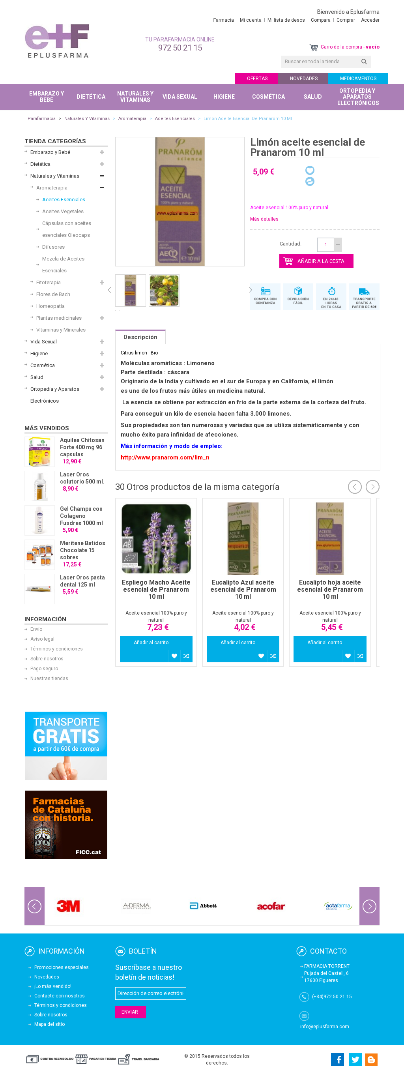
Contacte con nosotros (59, 996)
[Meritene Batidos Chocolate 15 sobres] (39, 555)
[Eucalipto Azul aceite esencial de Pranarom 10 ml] (243, 538)
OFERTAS (257, 78)
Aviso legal (42, 639)
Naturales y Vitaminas (87, 118)
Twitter (355, 1059)
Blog (371, 1059)
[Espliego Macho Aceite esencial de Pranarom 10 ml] (156, 538)
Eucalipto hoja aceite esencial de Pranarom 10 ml (330, 589)
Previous (109, 290)
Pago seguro (44, 668)
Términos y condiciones (56, 649)
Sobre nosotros (47, 659)
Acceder (370, 20)
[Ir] (364, 62)
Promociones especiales (61, 967)
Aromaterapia (132, 118)
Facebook (336, 1059)
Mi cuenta (251, 20)
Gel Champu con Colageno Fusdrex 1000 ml (81, 516)
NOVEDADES (304, 78)
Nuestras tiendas (49, 678)
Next (250, 290)
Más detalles (264, 219)
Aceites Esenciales (175, 118)
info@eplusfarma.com (324, 1026)
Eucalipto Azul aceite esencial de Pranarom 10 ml (243, 589)
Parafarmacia (42, 118)
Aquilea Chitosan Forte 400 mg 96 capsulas (82, 447)
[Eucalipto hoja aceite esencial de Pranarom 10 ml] (330, 538)
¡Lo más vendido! (52, 986)
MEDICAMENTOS (358, 78)
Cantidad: (290, 244)
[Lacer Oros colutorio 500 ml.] (39, 486)
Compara (321, 20)
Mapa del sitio (49, 1024)
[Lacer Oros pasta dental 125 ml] (39, 589)
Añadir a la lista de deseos (174, 656)
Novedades (46, 977)
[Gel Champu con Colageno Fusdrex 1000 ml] (39, 520)
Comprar (346, 20)
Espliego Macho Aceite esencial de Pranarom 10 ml (156, 589)
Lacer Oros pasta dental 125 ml (82, 581)
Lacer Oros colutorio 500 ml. (82, 478)
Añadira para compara (186, 656)
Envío (36, 629)
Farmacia (223, 20)
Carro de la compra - (350, 47)
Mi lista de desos (286, 20)
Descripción (140, 337)
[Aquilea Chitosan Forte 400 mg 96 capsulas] (39, 452)
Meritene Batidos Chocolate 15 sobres (82, 550)
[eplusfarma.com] (57, 41)
